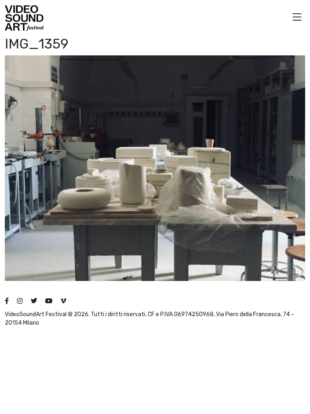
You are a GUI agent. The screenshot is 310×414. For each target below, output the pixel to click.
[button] (297, 18)
